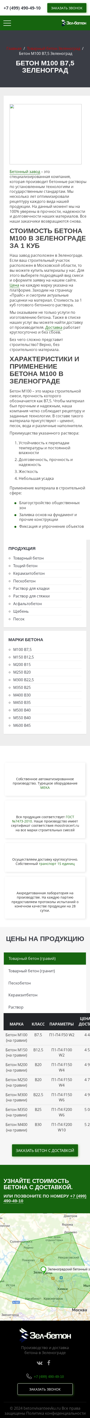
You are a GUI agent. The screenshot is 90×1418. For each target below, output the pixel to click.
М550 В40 (22, 717)
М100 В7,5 (22, 649)
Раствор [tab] (16, 1007)
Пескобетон (24, 581)
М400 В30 (22, 695)
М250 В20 (22, 672)
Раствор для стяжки (31, 596)
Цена (14, 285)
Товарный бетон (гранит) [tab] (31, 970)
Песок (18, 619)
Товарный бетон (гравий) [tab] (32, 958)
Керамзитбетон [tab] (22, 995)
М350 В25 (22, 687)
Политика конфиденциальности (56, 1413)
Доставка (53, 327)
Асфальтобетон (27, 603)
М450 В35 (22, 702)
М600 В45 (22, 725)
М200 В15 (22, 664)
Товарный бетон (28, 558)
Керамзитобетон (29, 573)
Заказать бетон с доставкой (45, 1150)
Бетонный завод (25, 171)
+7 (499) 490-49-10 (22, 8)
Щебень (21, 611)
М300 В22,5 (23, 679)
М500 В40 (22, 710)
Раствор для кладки (31, 588)
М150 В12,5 (23, 657)
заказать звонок (67, 8)
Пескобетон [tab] (19, 983)
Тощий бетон (25, 565)
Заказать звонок (45, 1389)
